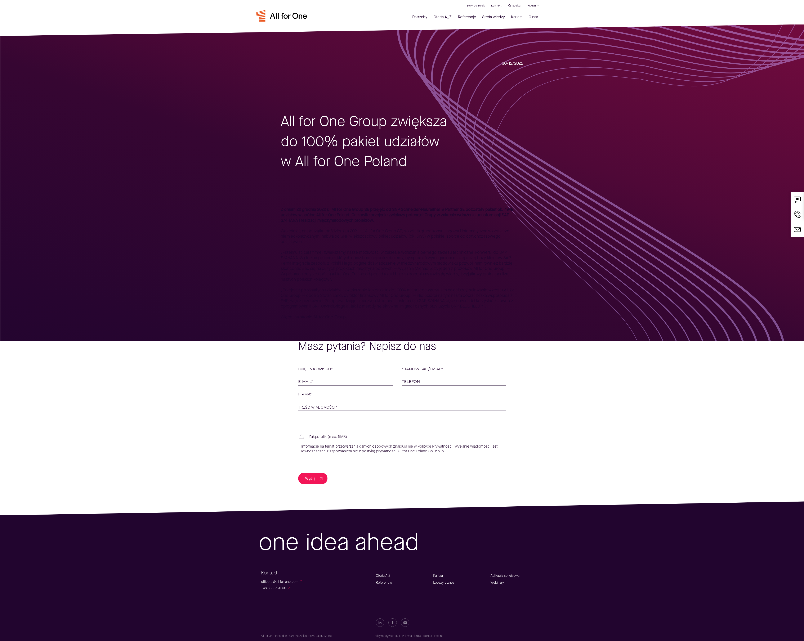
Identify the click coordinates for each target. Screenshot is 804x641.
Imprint (438, 636)
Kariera (438, 575)
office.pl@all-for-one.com (279, 581)
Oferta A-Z (383, 575)
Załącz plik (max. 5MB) (328, 436)
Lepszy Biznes (443, 582)
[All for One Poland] (281, 18)
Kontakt (496, 5)
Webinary (497, 582)
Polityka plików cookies (417, 636)
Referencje (384, 582)
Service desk (476, 5)
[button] (402, 437)
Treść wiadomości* (318, 407)
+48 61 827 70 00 (273, 588)
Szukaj (516, 5)
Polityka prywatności (387, 636)
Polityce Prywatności (435, 446)
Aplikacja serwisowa (505, 575)
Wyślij (310, 478)
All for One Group (329, 317)
